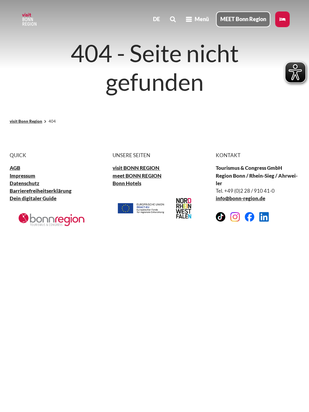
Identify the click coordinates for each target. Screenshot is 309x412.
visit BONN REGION (136, 168)
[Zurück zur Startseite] (29, 19)
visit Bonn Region (26, 121)
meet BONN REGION (137, 176)
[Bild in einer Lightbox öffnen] (51, 219)
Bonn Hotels (127, 183)
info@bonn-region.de (240, 198)
